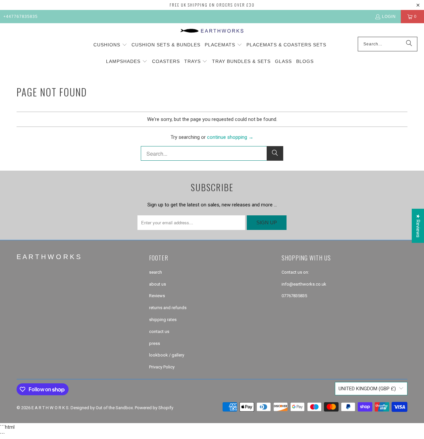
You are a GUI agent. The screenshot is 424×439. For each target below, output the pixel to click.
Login (389, 16)
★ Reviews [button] (418, 226)
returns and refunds (167, 307)
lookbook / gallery (166, 355)
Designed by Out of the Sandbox (102, 407)
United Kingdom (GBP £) (367, 389)
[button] (110, 45)
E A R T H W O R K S (50, 407)
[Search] (409, 44)
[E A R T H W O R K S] (212, 32)
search (155, 272)
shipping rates (163, 319)
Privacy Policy (162, 366)
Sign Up (266, 222)
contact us (159, 331)
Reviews (157, 295)
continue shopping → (230, 137)
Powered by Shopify (154, 407)
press (154, 343)
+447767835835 (20, 16)
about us (157, 284)
